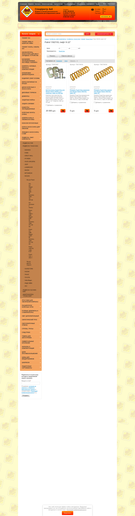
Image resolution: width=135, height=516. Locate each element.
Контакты (37, 4)
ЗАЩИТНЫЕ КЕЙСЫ (28, 100)
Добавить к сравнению (54, 105)
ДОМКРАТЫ (25, 96)
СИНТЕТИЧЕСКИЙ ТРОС (29, 319)
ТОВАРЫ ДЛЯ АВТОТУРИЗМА (27, 336)
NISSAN (27, 176)
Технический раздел (70, 4)
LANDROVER (29, 167)
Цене (66, 61)
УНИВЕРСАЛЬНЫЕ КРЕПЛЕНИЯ (28, 342)
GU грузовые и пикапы (31, 205)
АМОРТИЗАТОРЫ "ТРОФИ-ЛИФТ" (28, 295)
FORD (26, 153)
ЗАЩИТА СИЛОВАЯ (28, 103)
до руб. (74, 48)
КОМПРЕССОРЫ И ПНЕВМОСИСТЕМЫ (28, 118)
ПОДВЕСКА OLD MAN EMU (29, 290)
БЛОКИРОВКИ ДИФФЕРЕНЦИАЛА (28, 73)
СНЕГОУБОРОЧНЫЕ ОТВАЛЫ (28, 324)
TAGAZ (27, 274)
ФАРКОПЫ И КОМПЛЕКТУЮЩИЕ (28, 347)
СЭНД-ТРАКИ (26, 332)
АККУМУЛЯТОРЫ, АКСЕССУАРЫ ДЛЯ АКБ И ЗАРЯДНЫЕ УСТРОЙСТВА (30, 54)
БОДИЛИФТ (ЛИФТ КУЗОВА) (31, 78)
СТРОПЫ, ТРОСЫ (27, 328)
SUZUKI (27, 271)
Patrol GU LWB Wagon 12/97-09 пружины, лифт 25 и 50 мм (31, 237)
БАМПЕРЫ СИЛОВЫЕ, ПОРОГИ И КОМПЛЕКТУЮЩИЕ (29, 67)
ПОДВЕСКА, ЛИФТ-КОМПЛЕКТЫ (28, 138)
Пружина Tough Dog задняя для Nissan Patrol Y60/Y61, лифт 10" (103, 91)
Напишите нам (58, 4)
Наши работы (81, 4)
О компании (23, 4)
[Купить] (62, 110)
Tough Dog (62, 51)
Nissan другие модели (29, 263)
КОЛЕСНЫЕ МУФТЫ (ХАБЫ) (28, 113)
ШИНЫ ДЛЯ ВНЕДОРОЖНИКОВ (28, 358)
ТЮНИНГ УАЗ (26, 38)
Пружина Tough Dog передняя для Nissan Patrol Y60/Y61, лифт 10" (79, 91)
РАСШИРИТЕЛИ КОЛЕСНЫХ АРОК (27, 306)
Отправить (26, 395)
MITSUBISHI (28, 173)
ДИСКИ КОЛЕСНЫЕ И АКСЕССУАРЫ (28, 88)
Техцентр (31, 4)
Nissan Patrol (30, 180)
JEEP (26, 164)
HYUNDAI (27, 158)
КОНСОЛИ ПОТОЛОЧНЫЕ (30, 123)
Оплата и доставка (47, 4)
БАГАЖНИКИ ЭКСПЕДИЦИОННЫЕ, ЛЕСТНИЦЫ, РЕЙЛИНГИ (29, 60)
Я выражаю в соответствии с (29, 389)
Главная (47, 39)
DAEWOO (28, 150)
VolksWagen (28, 280)
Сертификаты (90, 4)
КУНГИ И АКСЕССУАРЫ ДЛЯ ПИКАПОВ (31, 127)
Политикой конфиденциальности (29, 391)
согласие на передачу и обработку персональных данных (29, 387)
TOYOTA (27, 277)
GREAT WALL (29, 155)
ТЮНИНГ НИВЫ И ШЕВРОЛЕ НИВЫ (27, 42)
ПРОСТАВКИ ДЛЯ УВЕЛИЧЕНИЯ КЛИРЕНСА (30, 301)
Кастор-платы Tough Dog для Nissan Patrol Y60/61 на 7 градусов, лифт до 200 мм (55, 91)
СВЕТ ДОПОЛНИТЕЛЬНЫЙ (30, 316)
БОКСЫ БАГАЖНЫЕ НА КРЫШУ (29, 82)
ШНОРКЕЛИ (25, 362)
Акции (97, 4)
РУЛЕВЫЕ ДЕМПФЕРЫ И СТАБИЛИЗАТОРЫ (30, 311)
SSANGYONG (29, 268)
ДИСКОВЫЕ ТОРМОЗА (29, 92)
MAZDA (27, 170)
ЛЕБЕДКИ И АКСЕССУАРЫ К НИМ (30, 132)
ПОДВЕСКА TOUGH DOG (30, 146)
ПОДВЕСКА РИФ (28, 143)
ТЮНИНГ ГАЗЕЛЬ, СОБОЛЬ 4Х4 (30, 47)
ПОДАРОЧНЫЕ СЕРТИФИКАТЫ (27, 367)
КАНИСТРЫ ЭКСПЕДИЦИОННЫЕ (28, 108)
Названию (59, 61)
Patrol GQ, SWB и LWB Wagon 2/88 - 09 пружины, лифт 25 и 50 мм (31, 218)
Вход (104, 4)
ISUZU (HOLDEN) (30, 161)
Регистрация (111, 4)
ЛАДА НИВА (28, 283)
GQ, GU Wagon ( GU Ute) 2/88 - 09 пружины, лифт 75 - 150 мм (31, 192)
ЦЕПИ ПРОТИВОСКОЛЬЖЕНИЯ (29, 352)
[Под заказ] (87, 110)
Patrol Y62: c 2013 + (31, 256)
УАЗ (26, 286)
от (59, 48)
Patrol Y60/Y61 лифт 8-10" (31, 249)
